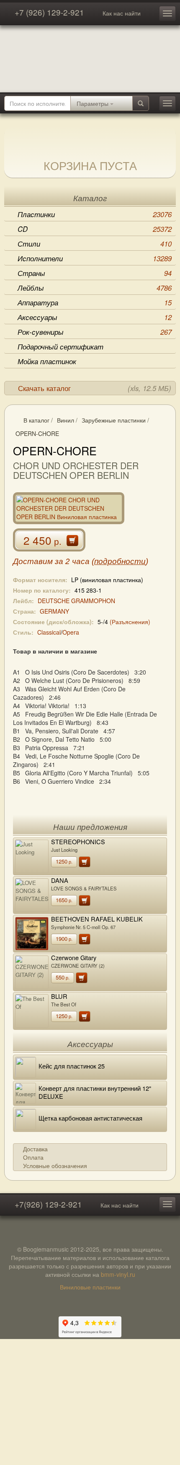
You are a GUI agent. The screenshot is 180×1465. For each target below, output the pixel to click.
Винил (65, 420)
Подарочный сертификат (60, 346)
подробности (120, 561)
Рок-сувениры (95, 332)
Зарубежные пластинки (114, 420)
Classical (49, 632)
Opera (70, 632)
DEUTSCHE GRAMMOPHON (76, 600)
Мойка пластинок (47, 361)
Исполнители (95, 258)
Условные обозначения (55, 1165)
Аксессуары (95, 317)
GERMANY (54, 611)
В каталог (36, 420)
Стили (95, 244)
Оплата (33, 1157)
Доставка (35, 1149)
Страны (95, 273)
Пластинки (95, 214)
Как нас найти (122, 13)
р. (64, 861)
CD (95, 229)
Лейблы (95, 288)
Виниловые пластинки (90, 1287)
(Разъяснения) (130, 621)
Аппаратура (95, 302)
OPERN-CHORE (37, 433)
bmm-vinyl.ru (118, 1274)
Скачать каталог (94, 388)
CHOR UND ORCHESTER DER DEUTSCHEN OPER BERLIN (76, 470)
